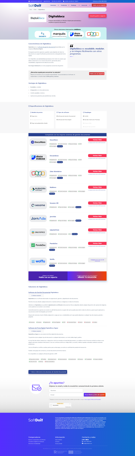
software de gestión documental (46, 47)
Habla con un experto (99, 5)
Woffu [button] (52, 259)
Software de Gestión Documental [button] (39, 292)
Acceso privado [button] (58, 443)
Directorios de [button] (34, 443)
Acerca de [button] (84, 5)
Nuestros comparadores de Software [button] (36, 439)
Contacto (57, 441)
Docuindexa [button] (54, 156)
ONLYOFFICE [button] (54, 230)
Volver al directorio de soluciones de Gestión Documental (48, 372)
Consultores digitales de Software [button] (36, 441)
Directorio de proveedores (35, 9)
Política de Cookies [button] (87, 448)
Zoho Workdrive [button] (56, 171)
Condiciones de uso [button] (57, 448)
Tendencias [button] (64, 5)
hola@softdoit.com (87, 443)
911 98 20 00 (103, 1)
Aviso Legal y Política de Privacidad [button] (92, 399)
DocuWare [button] (54, 140)
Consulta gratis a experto (97, 16)
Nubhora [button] (53, 187)
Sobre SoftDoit (58, 439)
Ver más (60, 146)
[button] (54, 5)
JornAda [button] (53, 217)
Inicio (31, 9)
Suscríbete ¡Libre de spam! (94, 395)
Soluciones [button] (53, 5)
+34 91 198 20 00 (87, 441)
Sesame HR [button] (54, 203)
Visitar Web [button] (97, 140)
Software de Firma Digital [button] (36, 328)
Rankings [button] (73, 5)
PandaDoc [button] (54, 243)
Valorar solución (37, 295)
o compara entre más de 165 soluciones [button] (96, 142)
